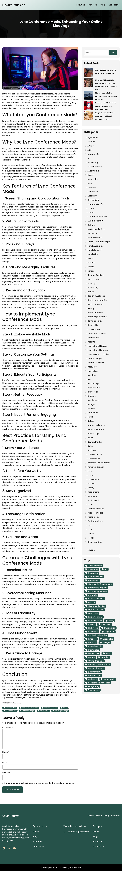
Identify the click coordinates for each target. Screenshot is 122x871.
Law (89, 379)
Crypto (90, 212)
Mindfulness (93, 653)
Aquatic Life (93, 154)
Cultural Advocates (97, 216)
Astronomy (92, 162)
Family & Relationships (98, 241)
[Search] (113, 52)
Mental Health (95, 646)
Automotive (93, 170)
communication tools (30, 708)
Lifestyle (91, 396)
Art (88, 158)
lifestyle (106, 642)
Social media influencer (99, 682)
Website (6, 772)
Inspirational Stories (97, 635)
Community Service (97, 591)
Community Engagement (100, 584)
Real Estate (93, 479)
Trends (90, 537)
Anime (90, 145)
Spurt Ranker (13, 5)
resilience (92, 679)
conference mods (50, 708)
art (105, 569)
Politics (90, 475)
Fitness (90, 270)
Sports (90, 504)
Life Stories (92, 391)
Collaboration (11, 708)
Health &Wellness (96, 295)
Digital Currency (95, 609)
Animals (91, 141)
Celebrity (92, 195)
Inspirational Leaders (97, 350)
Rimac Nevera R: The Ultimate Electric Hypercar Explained (106, 96)
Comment (7, 727)
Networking (93, 433)
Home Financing (95, 312)
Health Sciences (95, 304)
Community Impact (97, 587)
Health (90, 291)
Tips (89, 525)
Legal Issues (93, 387)
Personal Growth (95, 466)
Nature (90, 421)
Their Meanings (95, 521)
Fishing (90, 266)
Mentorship (93, 650)
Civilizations (93, 200)
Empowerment (95, 617)
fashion (91, 624)
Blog (89, 183)
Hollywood (93, 628)
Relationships (94, 675)
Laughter (91, 375)
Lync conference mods (12, 121)
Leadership (93, 383)
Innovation (93, 631)
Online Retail (93, 458)
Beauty (90, 175)
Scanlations (93, 491)
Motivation (92, 412)
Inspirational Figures (97, 346)
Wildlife (91, 550)
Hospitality (92, 325)
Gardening (92, 287)
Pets (89, 471)
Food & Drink (93, 279)
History (90, 308)
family (111, 620)
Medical (91, 408)
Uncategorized (94, 542)
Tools (90, 529)
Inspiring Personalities (98, 354)
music (108, 653)
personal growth (96, 668)
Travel (90, 533)
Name (5, 752)
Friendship (106, 624)
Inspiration (109, 631)
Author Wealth (94, 166)
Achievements (95, 565)
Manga (91, 404)
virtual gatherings (61, 711)
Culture (91, 225)
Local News (93, 400)
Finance (91, 262)
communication (95, 576)
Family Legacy (94, 250)
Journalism (92, 371)
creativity (92, 595)
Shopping (92, 496)
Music (90, 416)
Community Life (95, 204)
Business (91, 187)
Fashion (91, 258)
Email (5, 762)
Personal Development (98, 462)
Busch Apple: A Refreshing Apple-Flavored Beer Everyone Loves (105, 106)
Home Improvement (97, 316)
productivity (44, 711)
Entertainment (94, 237)
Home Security (94, 320)
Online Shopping (96, 661)
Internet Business (95, 362)
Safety (90, 487)
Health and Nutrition (97, 300)
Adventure (93, 569)
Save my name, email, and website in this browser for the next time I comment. (39, 783)
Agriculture (92, 137)
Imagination (93, 329)
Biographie (92, 179)
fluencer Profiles (95, 275)
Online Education (95, 454)
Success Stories (95, 512)
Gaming (91, 283)
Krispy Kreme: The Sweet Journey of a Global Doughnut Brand (105, 116)
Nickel (90, 446)
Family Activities (95, 245)
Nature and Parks (96, 425)
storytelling (93, 686)
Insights (91, 341)
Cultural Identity (95, 220)
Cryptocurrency (96, 598)
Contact (115, 815)
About (99, 815)
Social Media (93, 500)
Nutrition (91, 450)
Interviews (92, 366)
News (90, 437)
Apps (89, 149)
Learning (92, 642)
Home (91, 815)
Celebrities (92, 191)
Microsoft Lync (11, 711)
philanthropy (94, 671)
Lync (65, 708)
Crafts (90, 208)
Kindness (92, 639)
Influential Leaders (96, 333)
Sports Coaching (95, 508)
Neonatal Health (95, 429)
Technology (17, 703)
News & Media (94, 441)
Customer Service (96, 606)
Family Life (92, 254)
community (93, 580)
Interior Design (94, 358)
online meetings (28, 711)
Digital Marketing (95, 229)
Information (93, 337)
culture (91, 602)
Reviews (91, 483)
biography (93, 573)
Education (92, 233)
